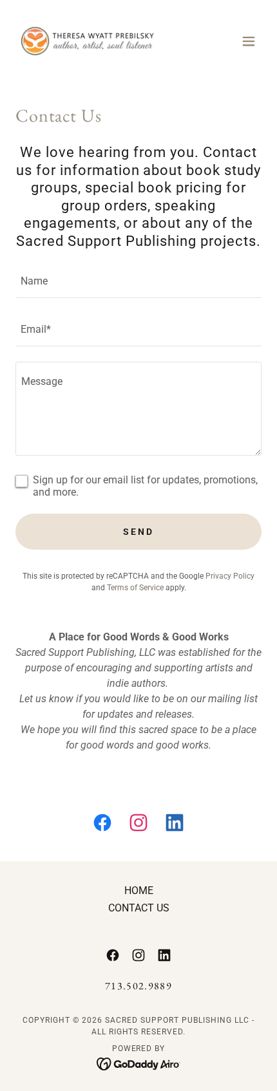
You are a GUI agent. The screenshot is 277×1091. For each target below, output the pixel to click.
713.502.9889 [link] (138, 986)
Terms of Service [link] (135, 587)
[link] (87, 41)
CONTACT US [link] (138, 908)
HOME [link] (138, 890)
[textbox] (138, 281)
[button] (249, 41)
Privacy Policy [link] (229, 576)
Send (138, 532)
